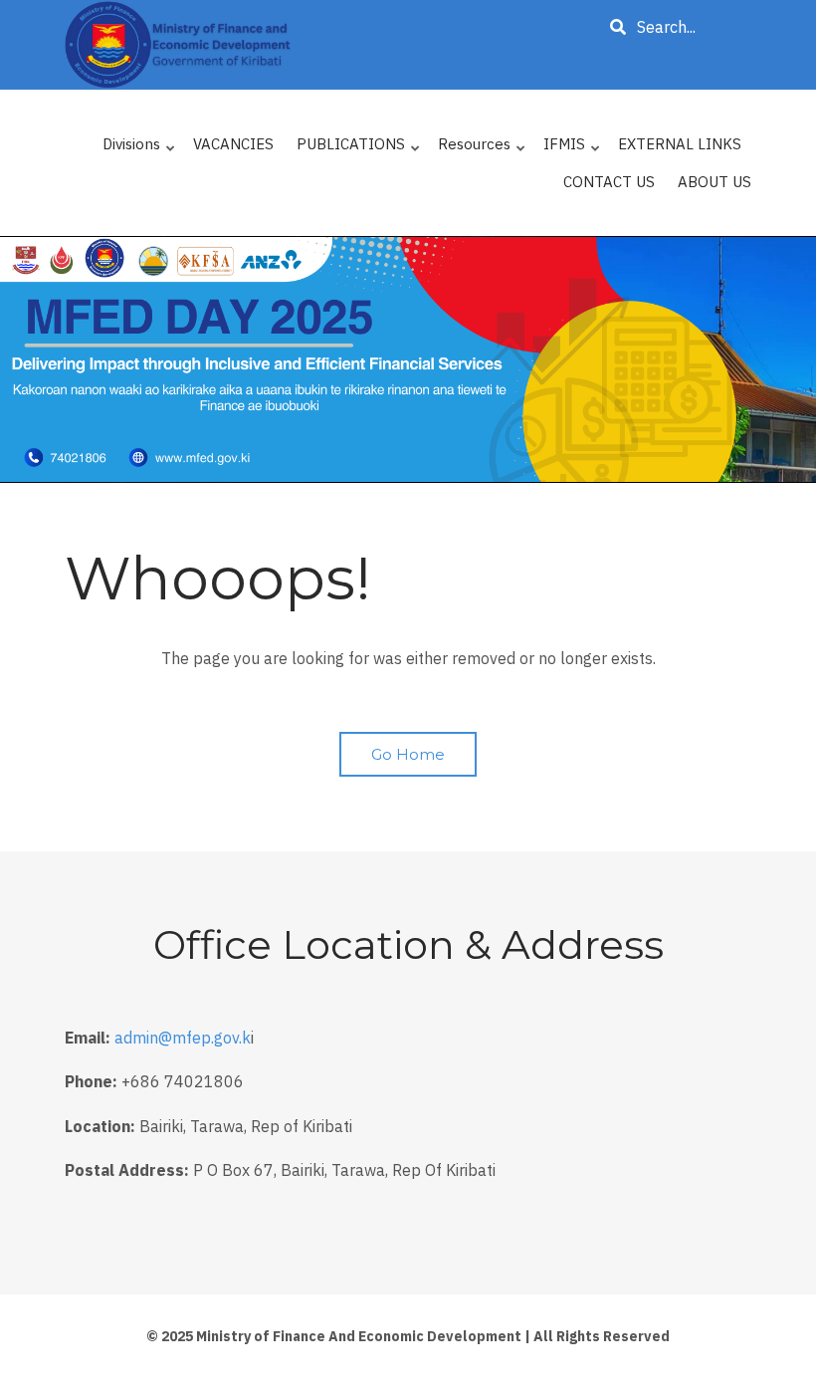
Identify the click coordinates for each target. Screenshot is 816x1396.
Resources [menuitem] (482, 148)
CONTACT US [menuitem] (609, 181)
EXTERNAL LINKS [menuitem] (679, 143)
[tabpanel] (408, 359)
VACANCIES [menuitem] (233, 143)
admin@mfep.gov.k (182, 1037)
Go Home (408, 754)
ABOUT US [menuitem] (714, 181)
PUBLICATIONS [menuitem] (359, 148)
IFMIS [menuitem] (572, 148)
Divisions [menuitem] (139, 148)
